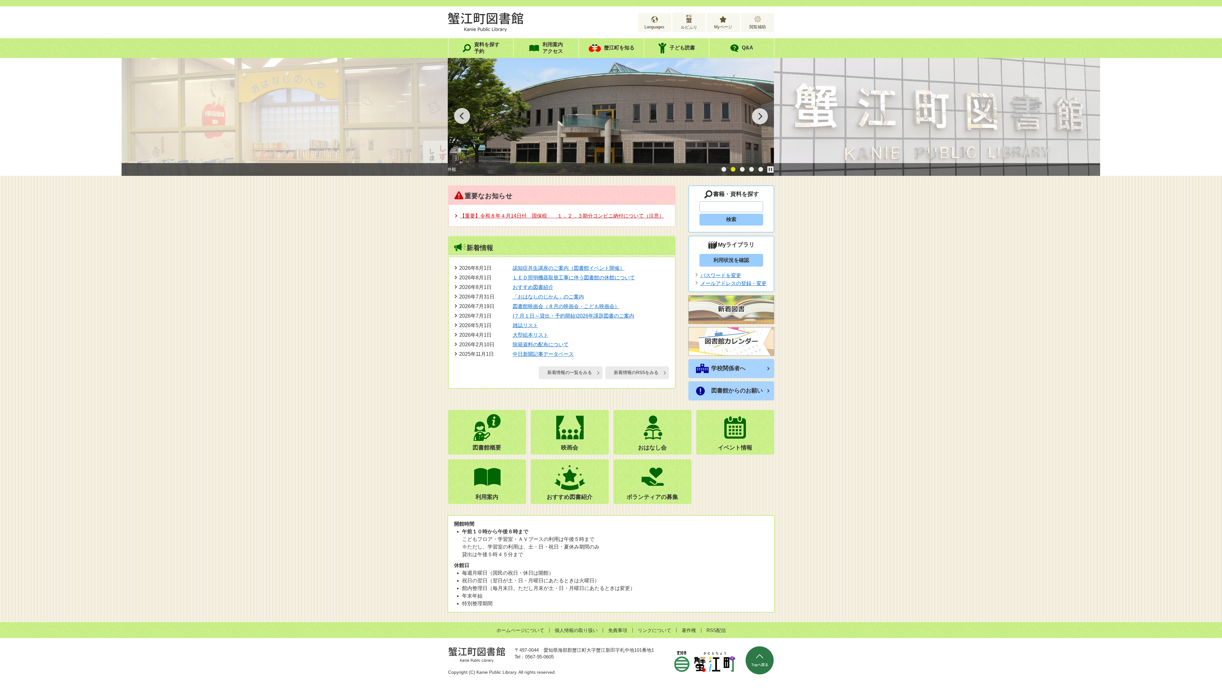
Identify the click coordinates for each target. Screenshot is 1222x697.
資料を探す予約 (487, 48)
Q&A (747, 47)
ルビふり (689, 27)
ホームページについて (520, 630)
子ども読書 (682, 47)
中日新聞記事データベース (543, 354)
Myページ (723, 27)
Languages (654, 27)
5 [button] (760, 169)
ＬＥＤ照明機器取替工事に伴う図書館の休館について (574, 277)
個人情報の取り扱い (576, 630)
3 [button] (742, 169)
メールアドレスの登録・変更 (733, 283)
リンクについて (654, 630)
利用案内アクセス (553, 48)
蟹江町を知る (619, 47)
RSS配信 (716, 630)
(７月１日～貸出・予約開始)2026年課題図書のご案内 (573, 316)
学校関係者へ (728, 368)
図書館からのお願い (737, 390)
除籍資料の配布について (541, 344)
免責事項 (617, 630)
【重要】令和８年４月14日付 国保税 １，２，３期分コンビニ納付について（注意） (562, 216)
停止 (770, 169)
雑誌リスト (525, 325)
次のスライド (760, 116)
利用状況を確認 (731, 260)
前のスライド (462, 116)
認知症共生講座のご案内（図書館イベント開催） (569, 268)
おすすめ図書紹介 (533, 287)
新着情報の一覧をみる (569, 372)
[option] (285, 118)
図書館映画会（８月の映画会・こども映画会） (566, 306)
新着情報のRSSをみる (636, 372)
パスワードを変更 (720, 275)
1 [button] (723, 169)
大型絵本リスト (530, 335)
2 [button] (733, 169)
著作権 (689, 630)
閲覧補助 (757, 27)
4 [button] (751, 169)
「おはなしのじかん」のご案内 (548, 296)
